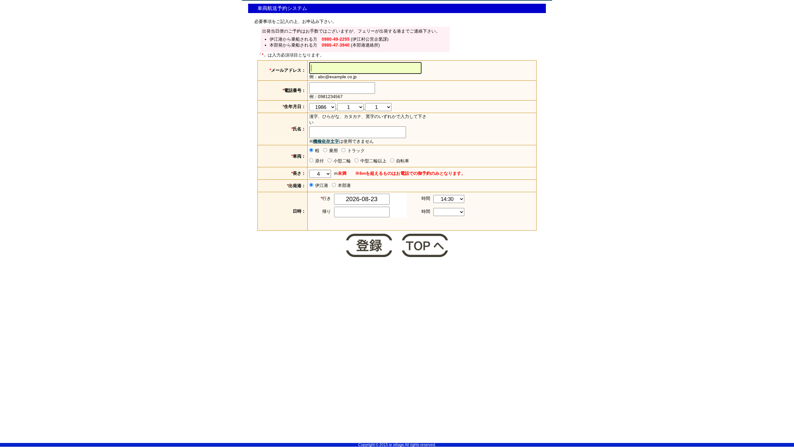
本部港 (344, 185)
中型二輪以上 (373, 160)
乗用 (333, 150)
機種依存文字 (326, 141)
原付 (319, 160)
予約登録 (369, 246)
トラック (356, 150)
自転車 (402, 160)
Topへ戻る (425, 246)
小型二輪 (342, 160)
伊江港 (321, 185)
